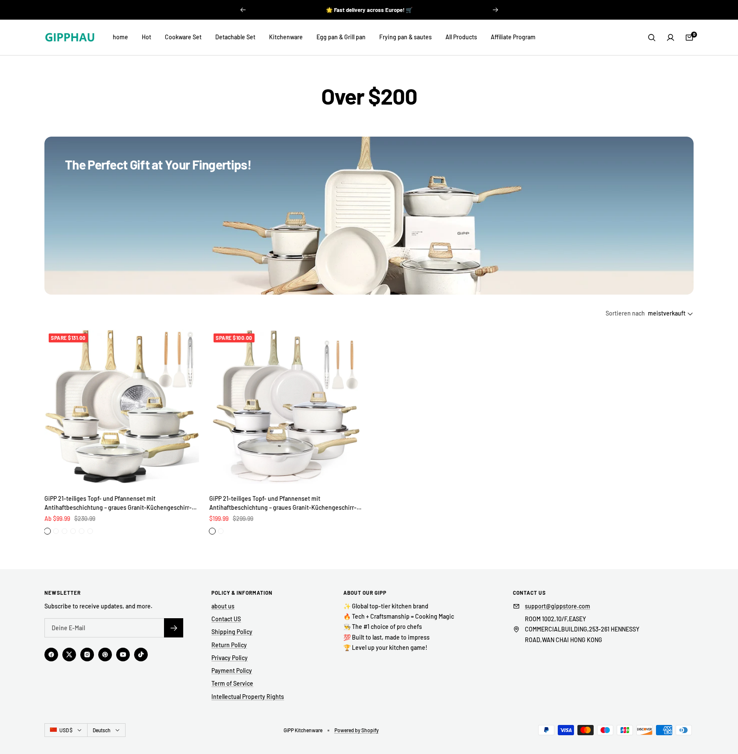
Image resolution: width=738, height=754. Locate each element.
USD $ (66, 730)
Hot (146, 37)
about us (222, 606)
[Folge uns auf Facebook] (51, 654)
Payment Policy (231, 670)
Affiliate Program (513, 37)
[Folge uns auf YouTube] (123, 654)
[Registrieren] (173, 627)
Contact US (226, 618)
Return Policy (229, 645)
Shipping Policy (231, 631)
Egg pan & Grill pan (341, 37)
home (120, 37)
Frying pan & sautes (405, 37)
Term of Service (232, 683)
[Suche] (651, 37)
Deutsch (102, 730)
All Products (461, 37)
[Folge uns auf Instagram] (87, 654)
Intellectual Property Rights (247, 696)
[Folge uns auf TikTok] (141, 654)
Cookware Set (183, 37)
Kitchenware (286, 37)
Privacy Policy (229, 657)
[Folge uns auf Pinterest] (105, 654)
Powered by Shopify (356, 730)
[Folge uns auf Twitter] (69, 654)
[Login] (670, 37)
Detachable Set (235, 37)
